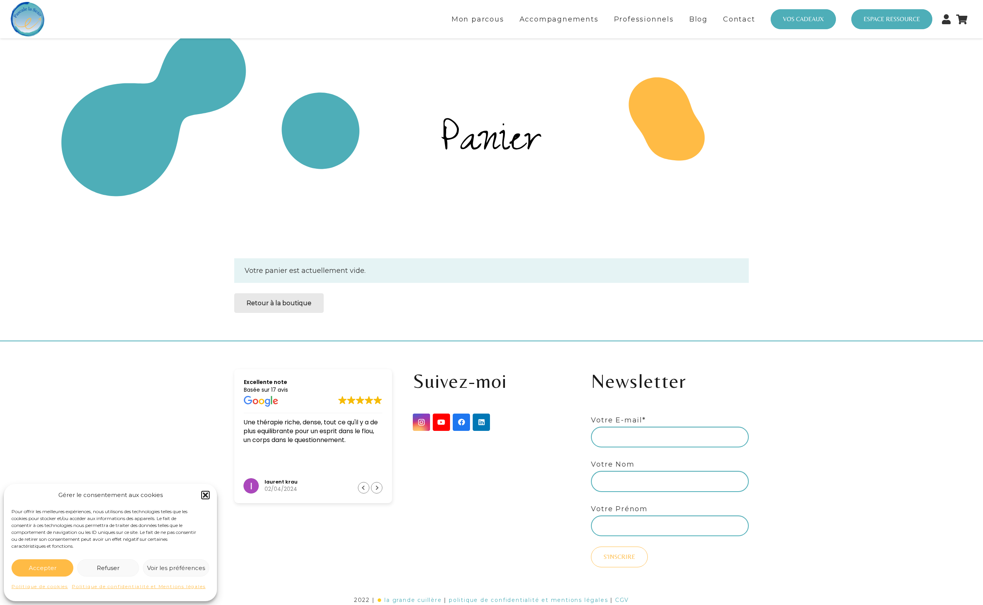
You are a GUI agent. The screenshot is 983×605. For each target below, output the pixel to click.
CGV (622, 600)
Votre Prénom (619, 509)
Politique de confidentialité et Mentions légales (138, 586)
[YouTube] (441, 422)
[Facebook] (461, 422)
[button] (205, 495)
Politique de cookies (40, 586)
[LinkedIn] (481, 422)
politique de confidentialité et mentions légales (528, 600)
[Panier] (962, 19)
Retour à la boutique (279, 303)
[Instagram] (421, 422)
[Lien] (27, 19)
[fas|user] (946, 17)
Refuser (108, 568)
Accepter (42, 568)
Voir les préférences (176, 568)
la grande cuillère (413, 600)
